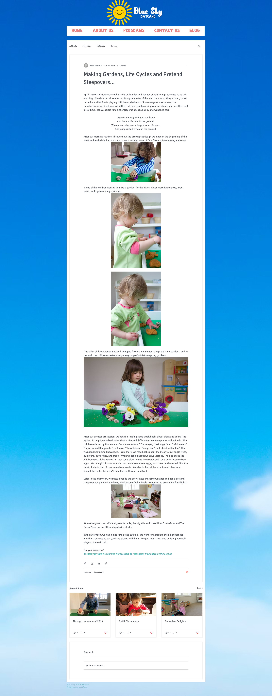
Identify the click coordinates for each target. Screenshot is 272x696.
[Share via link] (105, 563)
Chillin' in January (129, 621)
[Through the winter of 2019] (90, 604)
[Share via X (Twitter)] (92, 563)
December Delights (175, 621)
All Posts (73, 46)
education (86, 46)
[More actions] (186, 65)
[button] (199, 46)
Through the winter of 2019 (88, 621)
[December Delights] (182, 604)
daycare (114, 46)
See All (200, 588)
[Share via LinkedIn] (98, 563)
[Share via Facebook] (85, 563)
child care (101, 46)
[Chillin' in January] (136, 604)
